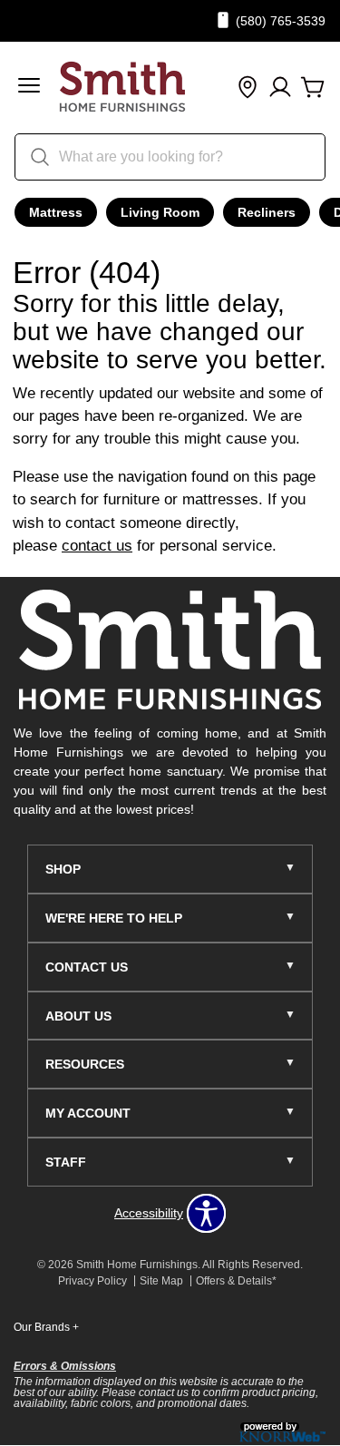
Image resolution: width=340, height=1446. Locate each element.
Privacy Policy (92, 1281)
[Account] (280, 88)
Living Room (160, 212)
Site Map (161, 1281)
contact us (97, 545)
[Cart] (312, 88)
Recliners (267, 212)
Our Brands (46, 1327)
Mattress (56, 212)
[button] (29, 87)
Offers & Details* (236, 1281)
